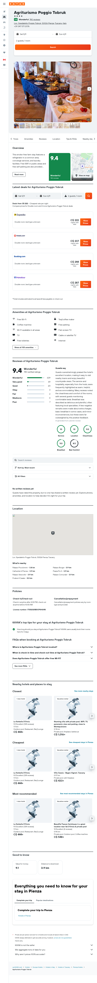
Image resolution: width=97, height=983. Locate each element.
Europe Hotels (38, 967)
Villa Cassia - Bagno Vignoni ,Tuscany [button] (69, 773)
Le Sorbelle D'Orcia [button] (22, 721)
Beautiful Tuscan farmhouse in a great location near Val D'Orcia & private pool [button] (70, 825)
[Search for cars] (4, 22)
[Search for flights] (4, 11)
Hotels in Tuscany (64, 967)
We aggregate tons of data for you (30, 949)
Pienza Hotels (78, 967)
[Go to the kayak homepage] (17, 3)
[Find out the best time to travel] (4, 45)
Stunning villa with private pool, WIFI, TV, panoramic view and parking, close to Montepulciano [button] (71, 724)
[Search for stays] (4, 16)
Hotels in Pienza (24, 916)
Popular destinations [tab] (44, 900)
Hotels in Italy (50, 967)
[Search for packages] (4, 27)
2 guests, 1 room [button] (23, 40)
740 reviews (35, 19)
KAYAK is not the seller (25, 945)
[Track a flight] (4, 40)
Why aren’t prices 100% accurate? (30, 954)
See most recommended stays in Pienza (76, 793)
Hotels (27, 967)
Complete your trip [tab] (24, 900)
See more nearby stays (83, 691)
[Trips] (4, 52)
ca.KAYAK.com (17, 967)
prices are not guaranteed (62, 938)
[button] (4, 4)
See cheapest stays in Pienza (81, 742)
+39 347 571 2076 (21, 26)
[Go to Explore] (4, 34)
